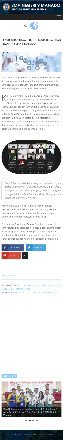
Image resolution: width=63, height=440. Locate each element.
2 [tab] (30, 420)
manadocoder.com (46, 434)
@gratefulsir (24, 434)
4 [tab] (37, 420)
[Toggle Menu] (59, 17)
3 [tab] (33, 420)
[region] (31, 399)
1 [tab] (26, 420)
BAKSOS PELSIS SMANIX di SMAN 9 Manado (35, 292)
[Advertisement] (31, 335)
